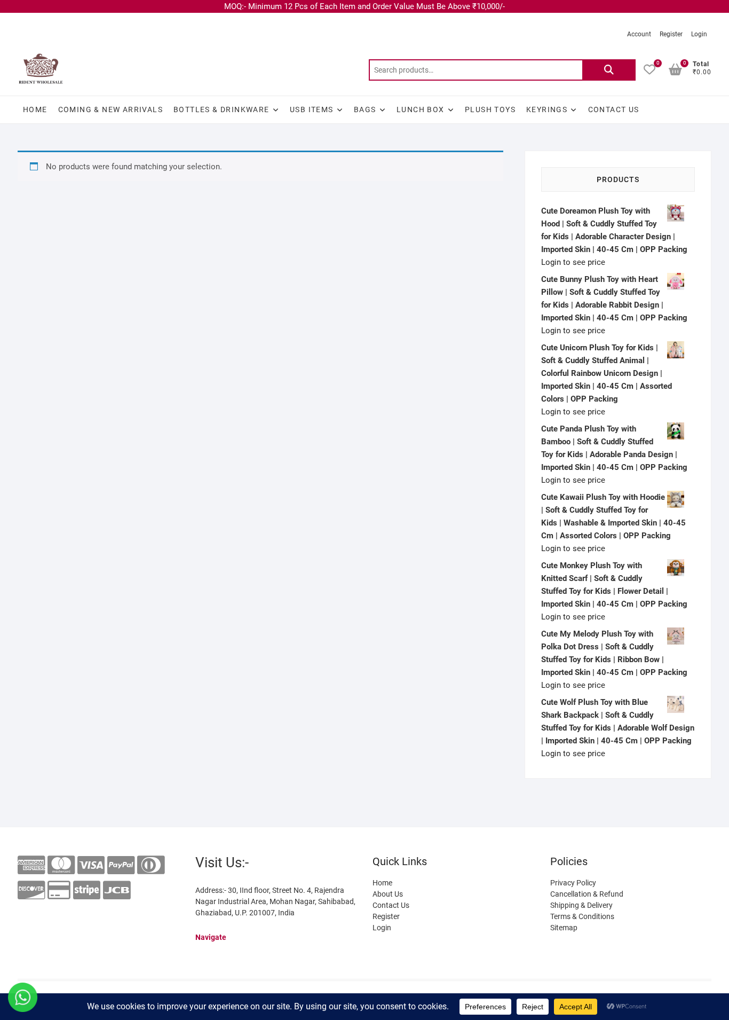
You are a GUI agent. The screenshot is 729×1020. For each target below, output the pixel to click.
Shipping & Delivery (581, 905)
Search (609, 70)
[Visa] (91, 865)
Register (671, 34)
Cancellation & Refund (586, 894)
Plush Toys (490, 109)
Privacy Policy (573, 882)
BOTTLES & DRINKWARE (221, 109)
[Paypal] (120, 865)
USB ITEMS (312, 109)
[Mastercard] (61, 865)
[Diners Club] (150, 865)
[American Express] (31, 865)
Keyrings (546, 109)
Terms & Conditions (582, 916)
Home (35, 109)
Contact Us (613, 109)
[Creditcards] (58, 890)
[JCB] (116, 890)
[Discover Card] (31, 890)
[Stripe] (86, 890)
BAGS (365, 109)
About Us (388, 894)
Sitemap (563, 927)
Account (639, 34)
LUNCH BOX (421, 109)
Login (699, 34)
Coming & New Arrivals (110, 109)
